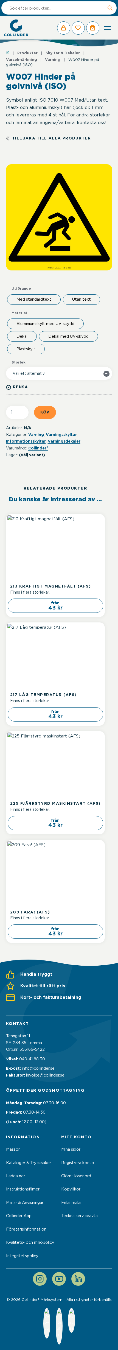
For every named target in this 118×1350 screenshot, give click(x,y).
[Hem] (7, 52)
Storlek (19, 362)
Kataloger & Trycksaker (28, 1162)
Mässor (13, 1149)
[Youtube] (59, 1279)
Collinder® (38, 448)
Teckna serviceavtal (80, 1215)
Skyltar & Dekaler (63, 53)
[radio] (34, 299)
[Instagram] (39, 1279)
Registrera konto (77, 1162)
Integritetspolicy (22, 1255)
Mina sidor (70, 1149)
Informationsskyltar (26, 441)
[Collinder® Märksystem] (16, 28)
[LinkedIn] (78, 1279)
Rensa (20, 387)
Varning (52, 59)
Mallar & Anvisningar (24, 1202)
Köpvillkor (70, 1189)
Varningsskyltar (61, 434)
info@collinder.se (38, 1068)
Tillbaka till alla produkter (51, 138)
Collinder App (19, 1215)
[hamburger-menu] (107, 28)
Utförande (21, 288)
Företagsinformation (26, 1229)
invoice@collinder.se (45, 1075)
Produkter (27, 53)
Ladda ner (15, 1175)
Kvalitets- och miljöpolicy (30, 1242)
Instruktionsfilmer (23, 1189)
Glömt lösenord (76, 1175)
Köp (45, 412)
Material (19, 313)
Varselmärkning (21, 59)
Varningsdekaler (64, 441)
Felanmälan (72, 1202)
